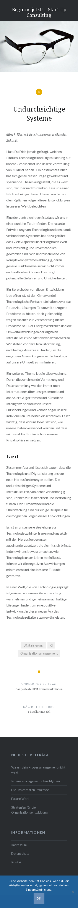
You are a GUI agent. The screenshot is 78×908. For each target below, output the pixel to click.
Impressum (19, 845)
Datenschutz (20, 853)
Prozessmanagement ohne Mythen (35, 781)
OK (39, 898)
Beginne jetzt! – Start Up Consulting (39, 12)
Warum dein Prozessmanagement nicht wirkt (38, 769)
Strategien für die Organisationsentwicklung (29, 810)
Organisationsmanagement (39, 653)
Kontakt (17, 862)
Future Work (20, 799)
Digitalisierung (34, 645)
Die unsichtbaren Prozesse (30, 790)
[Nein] (72, 892)
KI (51, 645)
